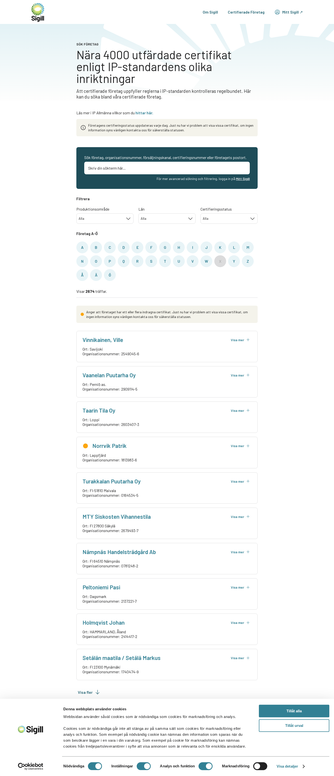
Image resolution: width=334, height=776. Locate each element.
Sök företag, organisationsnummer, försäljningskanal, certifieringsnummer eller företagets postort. (165, 157)
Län (141, 209)
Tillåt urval (294, 725)
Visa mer (237, 340)
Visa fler (85, 692)
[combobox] (105, 218)
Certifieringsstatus (216, 209)
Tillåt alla (294, 711)
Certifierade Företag (246, 12)
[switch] (144, 766)
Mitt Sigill (243, 179)
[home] (37, 12)
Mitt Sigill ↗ (292, 12)
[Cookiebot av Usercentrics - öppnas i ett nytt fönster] (30, 766)
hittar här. (144, 112)
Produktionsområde (92, 209)
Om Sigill (210, 12)
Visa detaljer (287, 766)
